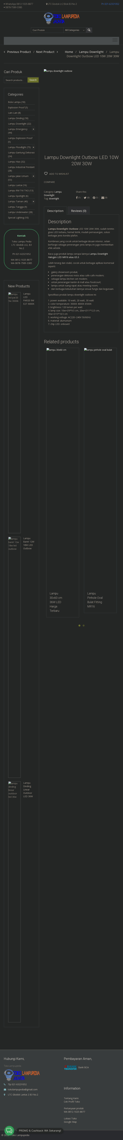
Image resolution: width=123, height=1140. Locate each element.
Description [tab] (55, 211)
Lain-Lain (12, 112)
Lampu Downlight (91, 52)
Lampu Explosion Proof (20, 138)
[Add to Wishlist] (47, 352)
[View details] (63, 468)
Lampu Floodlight (17, 147)
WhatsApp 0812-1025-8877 (19, 4)
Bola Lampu (14, 102)
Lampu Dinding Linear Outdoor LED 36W (28, 789)
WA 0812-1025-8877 (74, 1111)
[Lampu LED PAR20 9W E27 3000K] (14, 412)
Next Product (46, 52)
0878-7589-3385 (13, 7)
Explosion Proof (16, 107)
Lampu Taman (15, 201)
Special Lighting (16, 217)
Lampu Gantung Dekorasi (21, 152)
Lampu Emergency (17, 129)
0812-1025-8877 (23, 259)
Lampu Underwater (18, 212)
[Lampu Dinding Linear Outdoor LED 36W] (14, 901)
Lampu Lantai (15, 185)
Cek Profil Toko (72, 1101)
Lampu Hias (14, 161)
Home (69, 52)
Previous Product (18, 52)
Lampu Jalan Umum (18, 176)
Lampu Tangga (16, 206)
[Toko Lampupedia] (62, 18)
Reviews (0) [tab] (78, 211)
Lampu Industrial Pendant (21, 167)
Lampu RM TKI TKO (18, 190)
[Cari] (89, 30)
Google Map (70, 1121)
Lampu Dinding (16, 118)
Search (33, 80)
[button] (9, 1131)
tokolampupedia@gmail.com (22, 1089)
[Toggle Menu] (115, 40)
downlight (54, 198)
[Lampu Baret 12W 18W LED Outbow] (14, 657)
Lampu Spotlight (16, 195)
